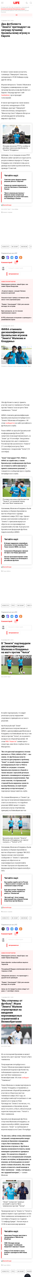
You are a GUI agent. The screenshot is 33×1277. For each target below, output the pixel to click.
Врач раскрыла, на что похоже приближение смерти (12, 312)
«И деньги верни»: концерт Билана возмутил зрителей (13, 292)
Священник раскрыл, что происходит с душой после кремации (14, 1005)
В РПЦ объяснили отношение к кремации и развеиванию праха (16, 319)
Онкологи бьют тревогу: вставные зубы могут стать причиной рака (15, 299)
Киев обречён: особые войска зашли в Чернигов (14, 991)
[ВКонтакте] (16, 257)
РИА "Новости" (11, 741)
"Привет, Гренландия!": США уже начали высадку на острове (15, 305)
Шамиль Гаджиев (7, 212)
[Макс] (7, 257)
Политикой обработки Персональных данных (13, 9)
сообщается (10, 423)
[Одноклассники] (21, 257)
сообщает (25, 1105)
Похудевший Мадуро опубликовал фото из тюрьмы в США (16, 998)
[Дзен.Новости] (3, 257)
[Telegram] (12, 257)
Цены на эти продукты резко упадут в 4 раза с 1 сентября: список (15, 1018)
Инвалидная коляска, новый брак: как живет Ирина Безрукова (14, 285)
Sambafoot (5, 95)
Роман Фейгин (7, 571)
